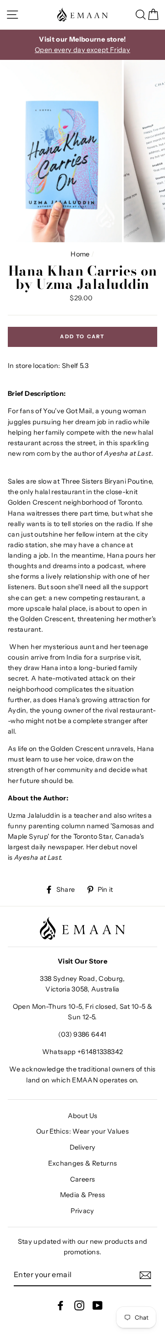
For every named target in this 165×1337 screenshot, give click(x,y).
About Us (83, 1116)
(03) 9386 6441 (82, 1034)
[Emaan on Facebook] (60, 1305)
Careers (82, 1179)
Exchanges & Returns (82, 1163)
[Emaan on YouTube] (98, 1305)
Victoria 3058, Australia (82, 989)
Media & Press (82, 1195)
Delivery (83, 1147)
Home (80, 254)
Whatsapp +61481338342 (82, 1052)
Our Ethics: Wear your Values (82, 1131)
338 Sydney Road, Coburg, (82, 979)
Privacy (82, 1211)
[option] (82, 44)
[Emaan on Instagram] (79, 1305)
